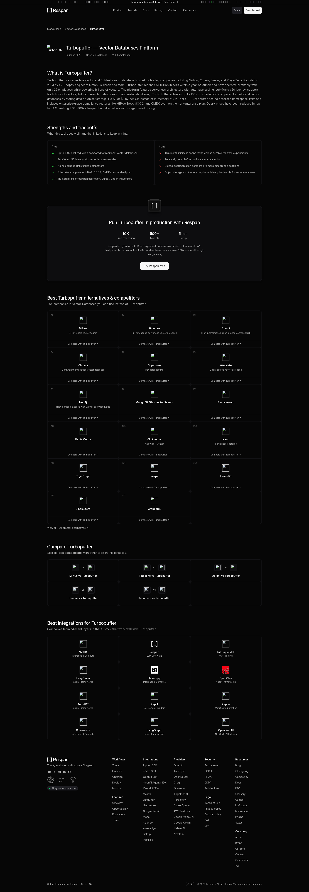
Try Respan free (154, 266)
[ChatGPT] (82, 884)
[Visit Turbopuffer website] (54, 52)
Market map (54, 28)
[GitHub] (69, 772)
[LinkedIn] (59, 772)
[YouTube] (49, 772)
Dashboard (253, 10)
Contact (172, 10)
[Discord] (64, 772)
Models (132, 10)
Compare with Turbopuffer (82, 343)
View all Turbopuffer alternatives (66, 527)
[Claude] (90, 884)
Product (117, 10)
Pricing (158, 10)
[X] (54, 772)
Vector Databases (75, 28)
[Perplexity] (86, 884)
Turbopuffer (79, 48)
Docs (146, 10)
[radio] (188, 884)
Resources (189, 10)
